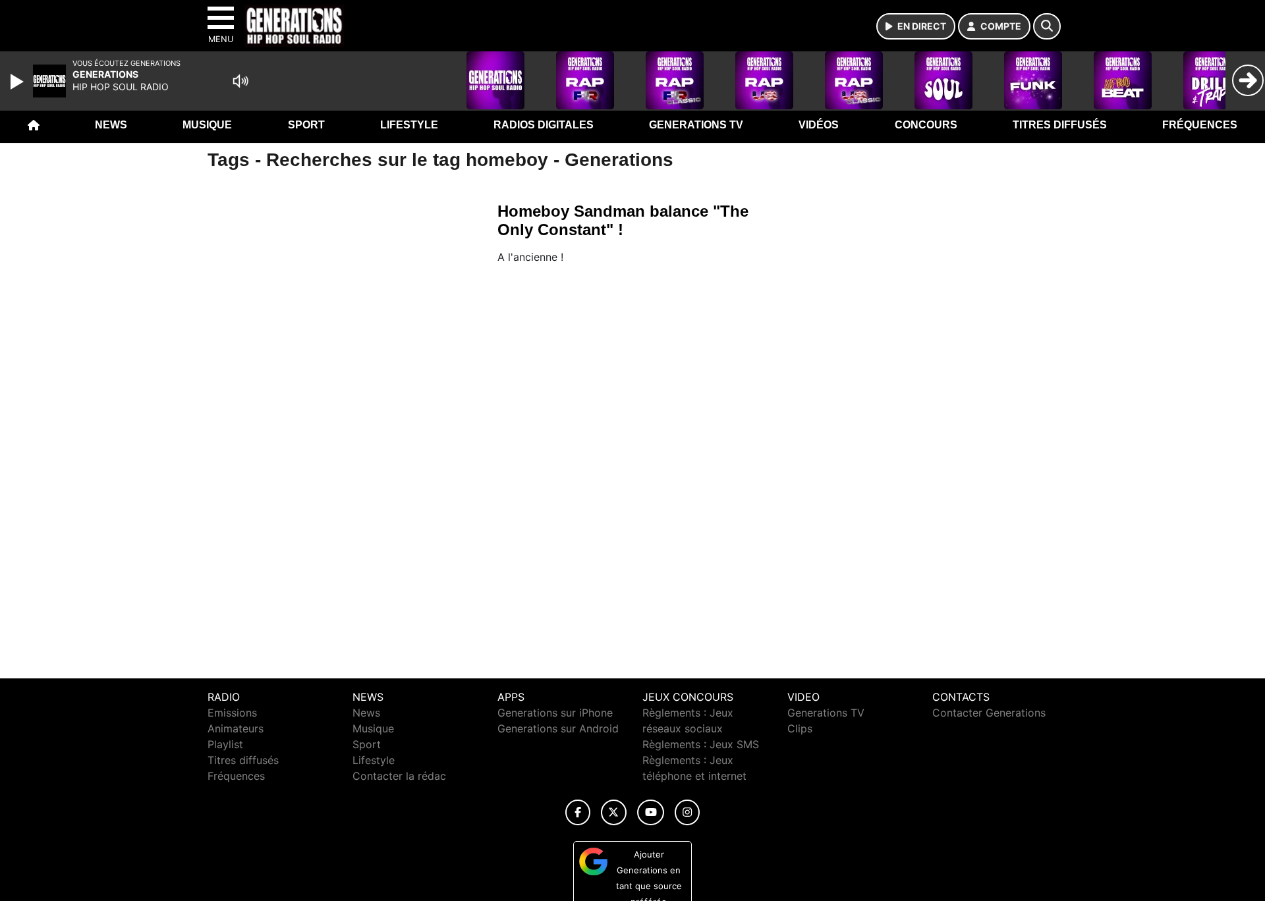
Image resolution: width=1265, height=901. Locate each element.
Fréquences (1199, 124)
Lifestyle (409, 124)
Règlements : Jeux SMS (700, 744)
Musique (207, 124)
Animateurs (236, 728)
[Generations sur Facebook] (577, 812)
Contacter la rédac (399, 775)
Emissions (232, 712)
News (111, 124)
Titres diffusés (1060, 124)
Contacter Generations (989, 712)
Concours (926, 124)
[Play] (18, 82)
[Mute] (240, 81)
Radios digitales (543, 124)
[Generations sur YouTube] (650, 812)
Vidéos (819, 124)
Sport (306, 124)
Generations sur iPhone (555, 712)
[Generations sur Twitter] (614, 812)
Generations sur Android (558, 728)
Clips (799, 728)
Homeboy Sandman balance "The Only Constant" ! (622, 220)
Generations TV (696, 124)
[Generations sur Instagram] (687, 812)
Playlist (225, 744)
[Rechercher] (1047, 26)
